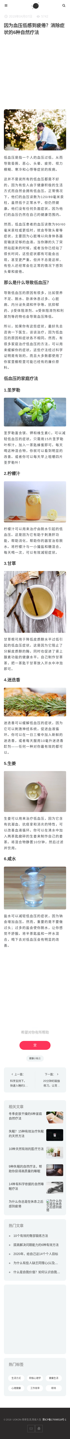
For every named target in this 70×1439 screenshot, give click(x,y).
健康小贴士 (35, 1058)
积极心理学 (35, 1378)
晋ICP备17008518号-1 (54, 1419)
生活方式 (16, 1378)
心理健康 (16, 1388)
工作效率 (35, 1388)
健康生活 (53, 1378)
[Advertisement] (35, 74)
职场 (53, 1388)
